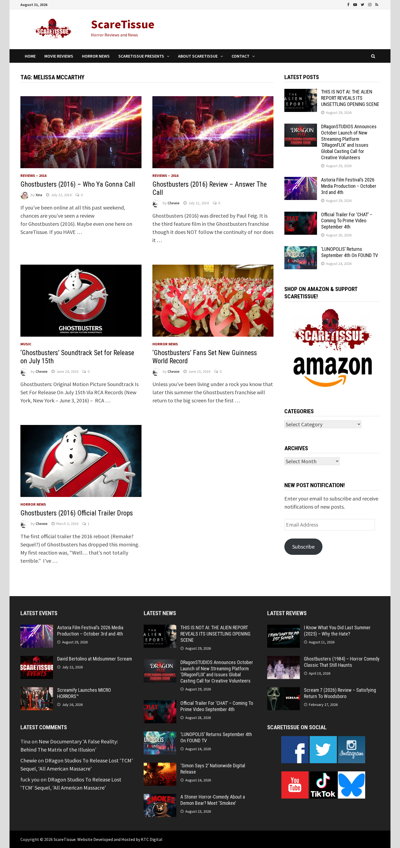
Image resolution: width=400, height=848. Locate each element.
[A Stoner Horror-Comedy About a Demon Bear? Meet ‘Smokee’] (160, 797)
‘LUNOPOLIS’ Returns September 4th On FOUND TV (349, 252)
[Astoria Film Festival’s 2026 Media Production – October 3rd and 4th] (300, 180)
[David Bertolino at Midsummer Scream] (36, 659)
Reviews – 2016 (33, 175)
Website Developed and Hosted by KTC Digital (119, 839)
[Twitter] (363, 4)
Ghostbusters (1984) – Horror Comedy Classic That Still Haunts (342, 662)
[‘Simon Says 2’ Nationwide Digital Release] (160, 766)
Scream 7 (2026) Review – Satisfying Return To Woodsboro (340, 693)
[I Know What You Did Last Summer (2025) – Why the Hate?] (283, 628)
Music (25, 344)
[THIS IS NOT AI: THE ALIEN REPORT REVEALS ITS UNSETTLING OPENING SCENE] (300, 92)
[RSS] (377, 4)
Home (30, 56)
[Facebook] (349, 4)
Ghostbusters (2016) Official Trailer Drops (76, 513)
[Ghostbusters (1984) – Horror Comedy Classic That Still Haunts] (283, 659)
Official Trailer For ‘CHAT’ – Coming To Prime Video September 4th (346, 221)
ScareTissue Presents (141, 56)
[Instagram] (370, 4)
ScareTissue (123, 24)
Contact (241, 56)
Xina (39, 194)
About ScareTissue (198, 56)
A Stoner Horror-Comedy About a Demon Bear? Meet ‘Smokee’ (212, 800)
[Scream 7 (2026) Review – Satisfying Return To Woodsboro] (283, 691)
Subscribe (303, 546)
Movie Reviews (58, 56)
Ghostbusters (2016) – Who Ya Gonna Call (77, 184)
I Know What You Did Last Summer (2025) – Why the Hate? (337, 631)
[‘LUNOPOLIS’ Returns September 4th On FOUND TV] (300, 250)
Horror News (96, 56)
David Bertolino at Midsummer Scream (94, 659)
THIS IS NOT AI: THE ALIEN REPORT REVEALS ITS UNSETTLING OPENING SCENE (350, 98)
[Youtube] (355, 4)
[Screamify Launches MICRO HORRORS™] (36, 691)
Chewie (174, 203)
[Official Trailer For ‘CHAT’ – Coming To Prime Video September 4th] (300, 215)
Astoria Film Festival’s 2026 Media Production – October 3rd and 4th (348, 186)
